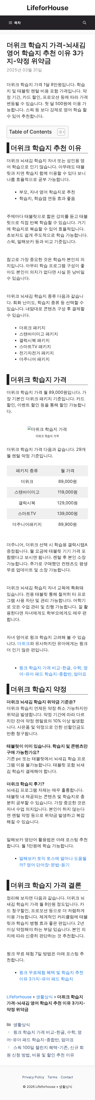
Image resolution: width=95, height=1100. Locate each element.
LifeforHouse (47, 8)
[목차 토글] (59, 132)
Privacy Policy (33, 1077)
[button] (84, 22)
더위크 (23, 643)
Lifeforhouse (19, 996)
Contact (67, 1077)
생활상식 (44, 996)
